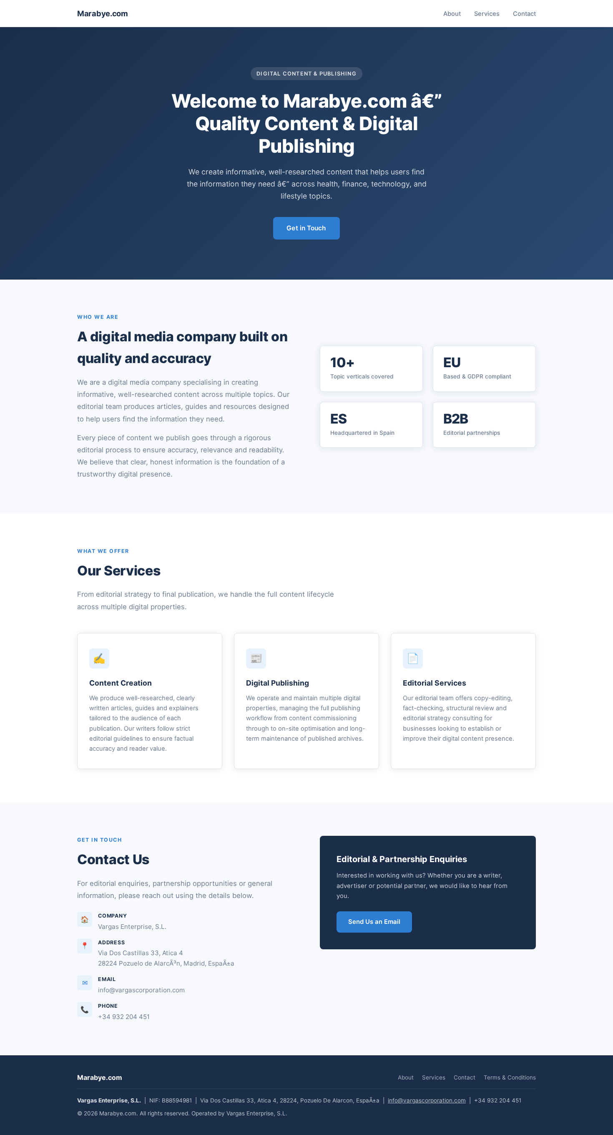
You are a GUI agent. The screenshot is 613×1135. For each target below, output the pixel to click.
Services (487, 14)
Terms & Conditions (510, 1077)
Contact (524, 14)
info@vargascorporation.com (427, 1100)
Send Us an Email (374, 922)
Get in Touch (306, 228)
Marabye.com (102, 13)
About (452, 14)
